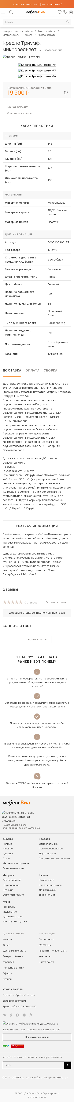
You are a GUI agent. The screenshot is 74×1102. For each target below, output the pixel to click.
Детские (8, 890)
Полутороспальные (51, 848)
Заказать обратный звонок (19, 995)
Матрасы (8, 875)
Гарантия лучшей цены (53, 950)
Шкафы (43, 875)
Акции (6, 945)
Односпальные (48, 843)
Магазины (45, 945)
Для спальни (47, 894)
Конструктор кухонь (15, 921)
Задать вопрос (37, 639)
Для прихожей (47, 890)
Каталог (8, 939)
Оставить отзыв (56, 602)
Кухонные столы (13, 916)
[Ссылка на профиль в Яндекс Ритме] (30, 1015)
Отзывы (7, 979)
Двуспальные (47, 853)
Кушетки (8, 853)
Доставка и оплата (14, 950)
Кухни (6, 901)
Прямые (7, 843)
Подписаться (67, 1065)
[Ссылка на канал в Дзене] (24, 1015)
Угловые (8, 848)
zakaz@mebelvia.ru (14, 1000)
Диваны (8, 839)
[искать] (68, 22)
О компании (46, 939)
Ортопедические (13, 868)
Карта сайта (46, 962)
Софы (6, 858)
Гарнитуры (9, 906)
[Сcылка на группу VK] (5, 1015)
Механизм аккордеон (16, 863)
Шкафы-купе (46, 880)
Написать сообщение (37, 1037)
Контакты (44, 956)
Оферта (7, 973)
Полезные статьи (13, 967)
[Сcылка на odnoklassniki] (11, 1015)
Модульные (10, 911)
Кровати (44, 839)
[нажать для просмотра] (37, 65)
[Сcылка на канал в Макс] (18, 1015)
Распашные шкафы (50, 885)
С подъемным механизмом (55, 858)
